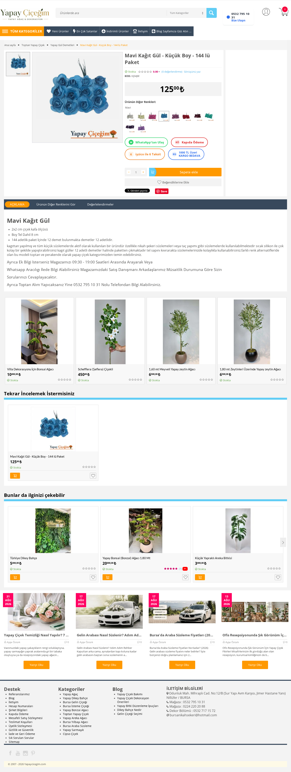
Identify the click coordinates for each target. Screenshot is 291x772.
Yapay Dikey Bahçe (75, 698)
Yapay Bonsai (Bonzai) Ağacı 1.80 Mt (126, 558)
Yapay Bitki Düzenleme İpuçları (137, 706)
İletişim (13, 702)
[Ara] (211, 13)
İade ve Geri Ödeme (22, 734)
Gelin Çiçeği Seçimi (129, 714)
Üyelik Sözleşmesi (20, 726)
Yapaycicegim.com (35, 764)
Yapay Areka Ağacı (75, 718)
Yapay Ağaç (70, 694)
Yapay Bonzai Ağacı (75, 710)
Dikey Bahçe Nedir (129, 710)
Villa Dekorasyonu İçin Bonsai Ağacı (30, 369)
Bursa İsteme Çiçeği (76, 706)
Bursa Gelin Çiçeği (75, 702)
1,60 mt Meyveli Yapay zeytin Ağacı (172, 369)
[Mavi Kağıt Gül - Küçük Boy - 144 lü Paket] (77, 97)
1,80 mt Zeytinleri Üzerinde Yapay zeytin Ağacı (250, 369)
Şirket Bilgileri (18, 710)
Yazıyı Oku (36, 665)
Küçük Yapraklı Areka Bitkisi (213, 558)
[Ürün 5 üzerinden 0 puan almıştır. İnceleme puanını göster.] (65, 379)
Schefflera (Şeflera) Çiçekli (95, 369)
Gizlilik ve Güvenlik (21, 730)
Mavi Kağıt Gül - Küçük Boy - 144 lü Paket (37, 456)
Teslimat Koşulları (20, 722)
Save (164, 191)
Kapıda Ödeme (19, 714)
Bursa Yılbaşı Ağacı (75, 722)
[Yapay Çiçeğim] (24, 15)
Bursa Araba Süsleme (77, 726)
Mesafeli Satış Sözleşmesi (26, 718)
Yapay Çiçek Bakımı (130, 694)
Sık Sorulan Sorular (21, 738)
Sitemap (14, 742)
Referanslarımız (19, 694)
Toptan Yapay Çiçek (33, 45)
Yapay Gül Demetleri (62, 45)
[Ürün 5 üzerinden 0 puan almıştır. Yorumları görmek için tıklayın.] (145, 71)
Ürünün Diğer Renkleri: (140, 102)
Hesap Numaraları (21, 706)
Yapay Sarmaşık (73, 730)
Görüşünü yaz (192, 71)
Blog (11, 698)
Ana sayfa (10, 45)
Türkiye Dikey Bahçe (23, 558)
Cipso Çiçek (70, 734)
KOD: (128, 76)
